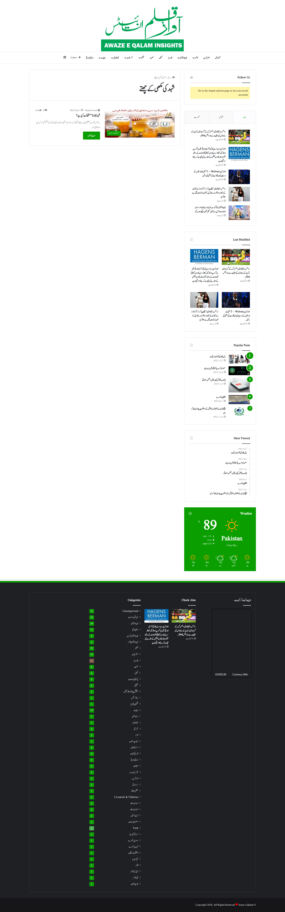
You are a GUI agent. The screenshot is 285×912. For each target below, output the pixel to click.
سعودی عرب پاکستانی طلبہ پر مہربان (215, 368)
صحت (152, 58)
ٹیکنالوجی (116, 58)
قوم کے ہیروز (133, 772)
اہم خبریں (206, 58)
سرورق (170, 77)
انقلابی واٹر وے (221, 397)
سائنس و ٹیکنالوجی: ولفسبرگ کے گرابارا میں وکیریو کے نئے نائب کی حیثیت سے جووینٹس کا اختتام (208, 134)
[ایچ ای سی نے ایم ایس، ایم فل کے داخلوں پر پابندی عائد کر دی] (239, 411)
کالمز (196, 58)
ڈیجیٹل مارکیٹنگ (133, 853)
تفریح (136, 729)
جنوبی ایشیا (135, 630)
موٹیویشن (135, 716)
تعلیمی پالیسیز (134, 704)
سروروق (135, 785)
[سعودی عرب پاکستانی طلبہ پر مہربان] (239, 370)
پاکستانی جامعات (133, 679)
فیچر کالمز (135, 878)
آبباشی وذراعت (133, 617)
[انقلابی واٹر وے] (239, 399)
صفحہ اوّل (218, 58)
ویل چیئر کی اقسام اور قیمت (218, 357)
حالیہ (244, 117)
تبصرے (197, 117)
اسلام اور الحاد (134, 803)
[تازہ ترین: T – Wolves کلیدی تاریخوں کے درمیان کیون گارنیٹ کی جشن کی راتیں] (239, 177)
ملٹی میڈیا (135, 859)
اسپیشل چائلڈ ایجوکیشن (131, 692)
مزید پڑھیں (91, 135)
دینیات (103, 58)
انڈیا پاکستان (134, 884)
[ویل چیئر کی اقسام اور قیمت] (239, 359)
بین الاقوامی (183, 58)
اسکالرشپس (134, 698)
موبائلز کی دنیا (134, 834)
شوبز (136, 735)
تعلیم (142, 58)
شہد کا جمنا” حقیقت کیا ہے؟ (88, 115)
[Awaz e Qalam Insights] (142, 25)
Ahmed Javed (91, 110)
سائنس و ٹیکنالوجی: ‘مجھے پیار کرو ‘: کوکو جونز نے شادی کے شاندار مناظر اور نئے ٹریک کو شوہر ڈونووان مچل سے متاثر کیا (209, 193)
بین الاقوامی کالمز (133, 642)
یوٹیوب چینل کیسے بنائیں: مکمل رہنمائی (214, 380)
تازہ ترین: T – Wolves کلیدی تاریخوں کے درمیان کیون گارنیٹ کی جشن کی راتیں (210, 174)
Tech (135, 828)
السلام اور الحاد (134, 809)
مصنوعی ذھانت (133, 822)
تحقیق (136, 685)
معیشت (135, 766)
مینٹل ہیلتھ (134, 791)
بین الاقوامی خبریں (132, 636)
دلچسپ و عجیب (133, 741)
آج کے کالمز (134, 871)
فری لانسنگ (134, 816)
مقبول (221, 117)
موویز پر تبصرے (133, 840)
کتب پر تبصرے (133, 847)
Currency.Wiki (240, 674)
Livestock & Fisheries (126, 797)
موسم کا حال (134, 747)
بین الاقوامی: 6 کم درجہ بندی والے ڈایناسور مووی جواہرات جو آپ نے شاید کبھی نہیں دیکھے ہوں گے (210, 209)
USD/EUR (220, 674)
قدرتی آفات (134, 754)
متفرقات (130, 58)
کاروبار (170, 58)
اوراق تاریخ (89, 58)
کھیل (160, 58)
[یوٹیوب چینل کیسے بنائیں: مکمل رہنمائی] (239, 385)
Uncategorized (130, 611)
